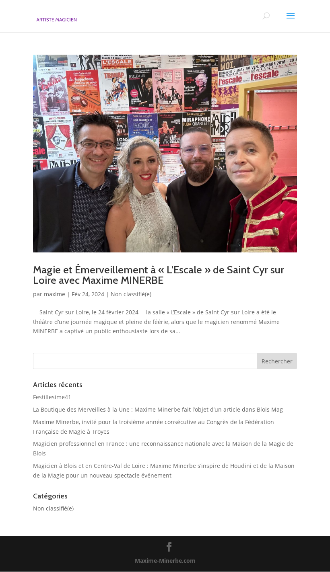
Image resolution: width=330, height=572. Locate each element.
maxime (54, 294)
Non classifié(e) (131, 294)
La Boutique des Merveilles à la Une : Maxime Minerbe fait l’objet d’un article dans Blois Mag (158, 409)
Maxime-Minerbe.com (165, 560)
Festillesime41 (52, 397)
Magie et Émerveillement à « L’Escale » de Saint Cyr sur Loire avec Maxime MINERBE (158, 275)
